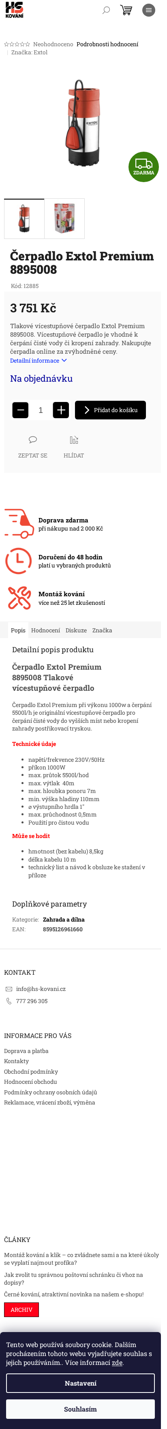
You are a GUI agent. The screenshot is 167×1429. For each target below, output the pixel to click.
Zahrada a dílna (64, 919)
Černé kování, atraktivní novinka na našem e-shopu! (73, 1294)
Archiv (21, 1309)
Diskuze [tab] (76, 630)
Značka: (29, 52)
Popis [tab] (18, 630)
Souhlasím (80, 1409)
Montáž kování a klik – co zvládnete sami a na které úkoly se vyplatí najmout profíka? (81, 1258)
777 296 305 (31, 1001)
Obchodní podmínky (31, 1071)
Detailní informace (34, 360)
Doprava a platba (26, 1051)
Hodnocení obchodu (30, 1081)
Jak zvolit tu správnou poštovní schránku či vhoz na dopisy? (73, 1278)
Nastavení (80, 1383)
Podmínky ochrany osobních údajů (50, 1092)
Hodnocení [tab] (45, 630)
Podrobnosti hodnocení (107, 44)
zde (117, 1362)
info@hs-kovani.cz (41, 989)
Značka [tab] (102, 630)
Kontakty (16, 1061)
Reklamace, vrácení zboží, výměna (49, 1102)
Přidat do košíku (116, 410)
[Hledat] (106, 10)
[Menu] (149, 10)
